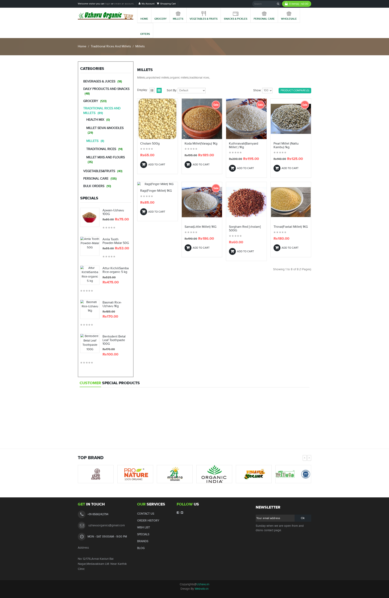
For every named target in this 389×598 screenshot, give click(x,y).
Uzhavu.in (203, 584)
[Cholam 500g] (157, 119)
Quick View (157, 136)
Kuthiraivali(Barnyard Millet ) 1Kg (243, 145)
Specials (143, 534)
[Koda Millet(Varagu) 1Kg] (202, 119)
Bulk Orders (97, 186)
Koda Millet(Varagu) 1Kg (201, 144)
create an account (124, 3)
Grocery (95, 101)
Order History (148, 520)
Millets (140, 46)
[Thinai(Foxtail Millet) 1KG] (290, 202)
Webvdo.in (201, 589)
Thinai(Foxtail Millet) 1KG (291, 227)
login (108, 3)
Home (82, 46)
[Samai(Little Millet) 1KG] (202, 202)
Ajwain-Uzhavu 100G (113, 212)
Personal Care (100, 179)
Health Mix (98, 120)
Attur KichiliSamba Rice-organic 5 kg (116, 270)
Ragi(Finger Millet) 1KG (156, 191)
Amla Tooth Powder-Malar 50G (116, 241)
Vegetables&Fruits (102, 171)
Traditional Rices (104, 149)
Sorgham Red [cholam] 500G (245, 228)
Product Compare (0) (295, 90)
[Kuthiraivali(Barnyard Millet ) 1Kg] (246, 119)
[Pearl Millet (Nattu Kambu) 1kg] (290, 119)
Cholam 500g (150, 144)
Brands (142, 541)
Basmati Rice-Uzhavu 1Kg (112, 304)
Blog (141, 548)
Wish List (143, 527)
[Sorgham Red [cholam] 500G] (246, 202)
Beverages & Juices (102, 81)
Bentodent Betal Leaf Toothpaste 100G (114, 340)
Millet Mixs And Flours (105, 159)
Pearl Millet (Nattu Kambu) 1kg (286, 145)
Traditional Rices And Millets (111, 46)
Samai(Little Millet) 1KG (200, 227)
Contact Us (145, 513)
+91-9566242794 (98, 514)
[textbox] (266, 4)
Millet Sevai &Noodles (105, 130)
